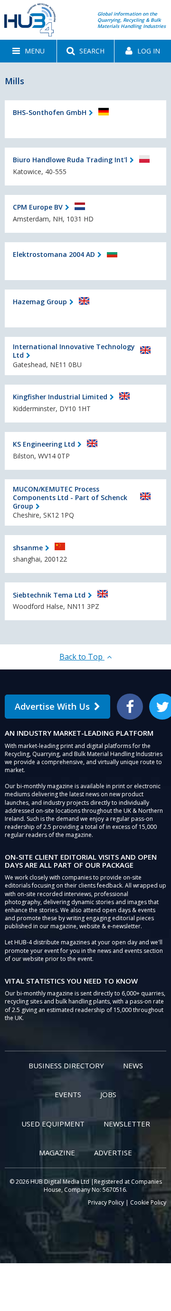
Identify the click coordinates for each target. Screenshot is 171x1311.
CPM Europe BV (38, 206)
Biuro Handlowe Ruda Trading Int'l (70, 159)
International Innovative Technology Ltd (74, 351)
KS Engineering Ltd (44, 444)
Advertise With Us (52, 706)
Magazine (57, 1152)
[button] (28, 51)
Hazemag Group (40, 301)
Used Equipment (53, 1123)
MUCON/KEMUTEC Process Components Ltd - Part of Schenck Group (70, 497)
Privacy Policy (106, 1202)
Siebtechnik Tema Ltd (49, 594)
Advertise (113, 1152)
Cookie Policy (148, 1202)
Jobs (108, 1094)
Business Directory (66, 1065)
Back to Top (81, 656)
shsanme (28, 547)
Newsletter (127, 1123)
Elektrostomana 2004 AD (54, 254)
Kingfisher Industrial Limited (60, 396)
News (133, 1065)
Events (68, 1094)
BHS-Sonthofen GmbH (49, 112)
